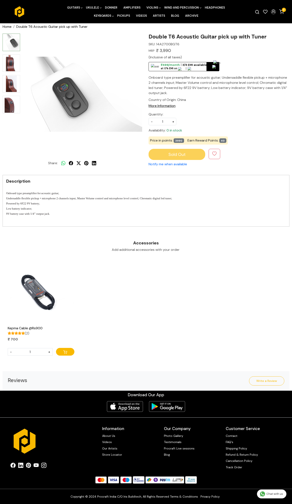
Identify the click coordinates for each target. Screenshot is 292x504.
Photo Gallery (173, 436)
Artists (159, 16)
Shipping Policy (236, 448)
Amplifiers (131, 7)
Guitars (73, 7)
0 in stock (174, 130)
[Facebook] (13, 466)
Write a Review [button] (266, 381)
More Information (162, 105)
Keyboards (102, 16)
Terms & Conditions (184, 496)
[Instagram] (43, 466)
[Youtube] (36, 466)
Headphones (215, 7)
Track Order (234, 467)
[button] (273, 11)
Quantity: (156, 114)
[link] (257, 11)
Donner (111, 7)
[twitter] (79, 163)
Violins (152, 7)
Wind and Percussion (181, 7)
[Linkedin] (20, 466)
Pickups (123, 16)
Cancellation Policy (239, 461)
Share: (53, 163)
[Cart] (65, 352)
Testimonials (172, 442)
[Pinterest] (28, 466)
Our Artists (109, 448)
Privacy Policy (210, 496)
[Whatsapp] (63, 163)
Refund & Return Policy (242, 455)
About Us (108, 436)
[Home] (19, 11)
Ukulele (92, 7)
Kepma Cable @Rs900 (25, 328)
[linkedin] (94, 163)
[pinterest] (86, 163)
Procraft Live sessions (179, 448)
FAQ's (229, 442)
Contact (231, 436)
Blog (175, 16)
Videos (141, 16)
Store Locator (112, 455)
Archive (191, 16)
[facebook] (71, 163)
